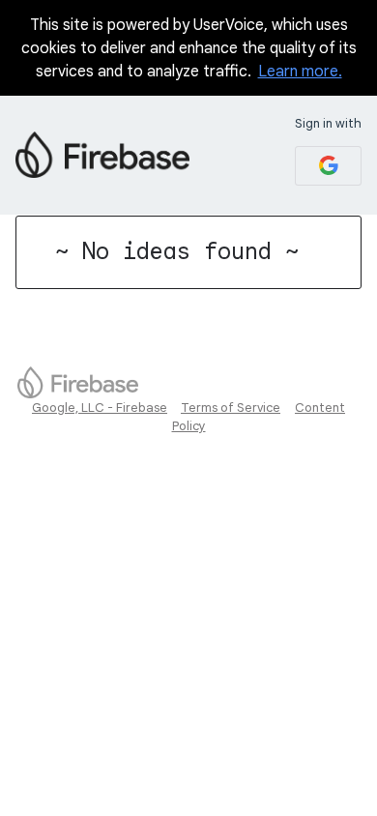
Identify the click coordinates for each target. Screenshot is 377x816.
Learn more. (300, 71)
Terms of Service (230, 407)
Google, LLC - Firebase (99, 407)
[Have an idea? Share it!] (102, 154)
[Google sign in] (328, 166)
